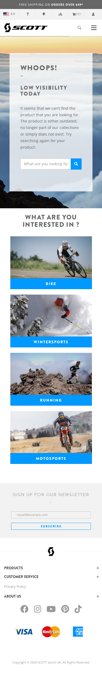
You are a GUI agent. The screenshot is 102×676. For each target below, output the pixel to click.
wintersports (51, 342)
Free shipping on (51, 4)
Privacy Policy (15, 586)
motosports (51, 458)
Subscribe (51, 526)
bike (51, 283)
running (51, 400)
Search (76, 164)
